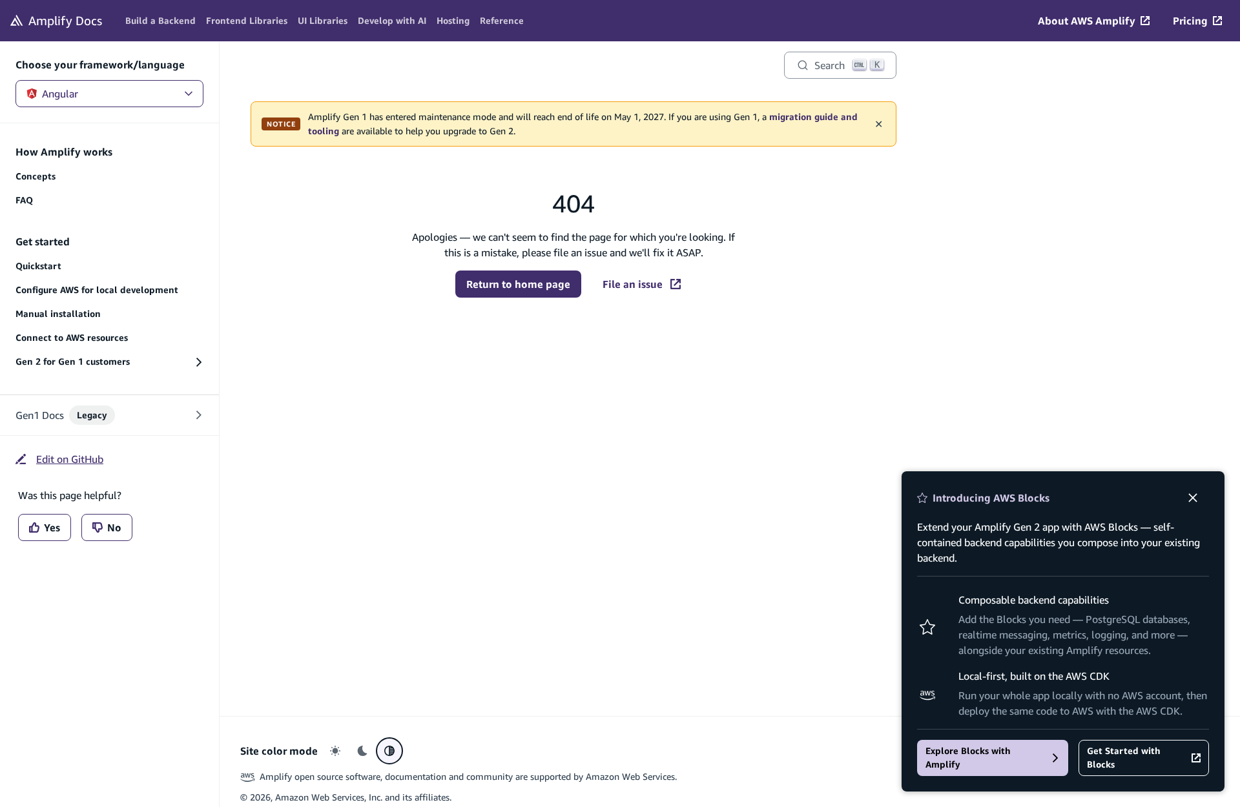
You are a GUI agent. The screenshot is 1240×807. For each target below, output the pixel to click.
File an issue (633, 284)
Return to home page (518, 284)
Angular (60, 93)
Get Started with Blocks (1124, 757)
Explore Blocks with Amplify (968, 757)
